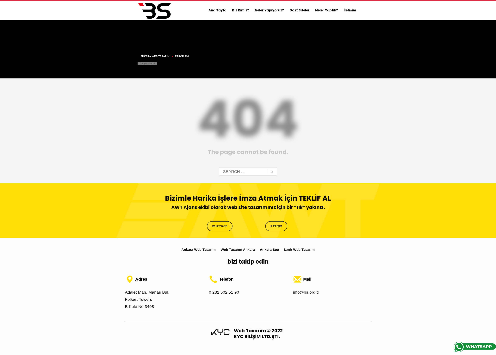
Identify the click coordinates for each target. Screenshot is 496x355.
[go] (272, 172)
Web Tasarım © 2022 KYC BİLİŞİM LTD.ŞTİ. (258, 333)
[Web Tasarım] (220, 332)
